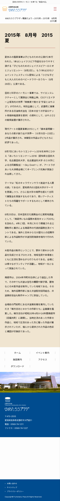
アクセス (42, 359)
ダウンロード (17, 366)
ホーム (17, 352)
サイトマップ (12, 487)
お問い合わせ (12, 483)
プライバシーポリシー (15, 491)
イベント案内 (42, 352)
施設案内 (17, 359)
